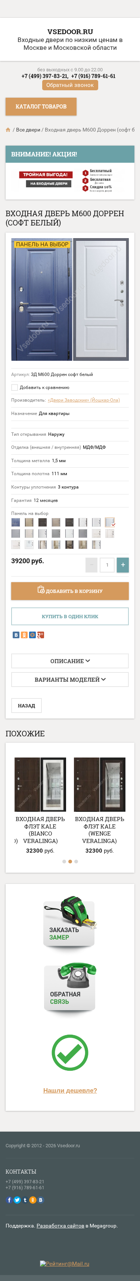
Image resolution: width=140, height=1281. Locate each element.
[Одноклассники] (24, 635)
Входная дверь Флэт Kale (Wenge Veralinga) (99, 829)
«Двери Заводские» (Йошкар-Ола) (84, 400)
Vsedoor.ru (70, 31)
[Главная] (9, 129)
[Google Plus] (40, 635)
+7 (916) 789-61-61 (93, 76)
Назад (26, 705)
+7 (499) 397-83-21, (45, 76)
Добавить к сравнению (44, 387)
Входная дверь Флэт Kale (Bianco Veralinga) (40, 829)
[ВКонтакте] (16, 635)
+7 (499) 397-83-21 (25, 1181)
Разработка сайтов (60, 1226)
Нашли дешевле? (70, 1090)
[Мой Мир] (32, 635)
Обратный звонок (70, 85)
